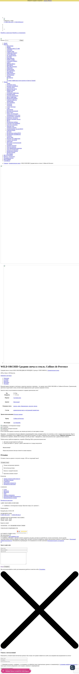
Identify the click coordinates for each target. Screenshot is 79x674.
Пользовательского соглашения (55, 540)
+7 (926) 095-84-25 (18, 22)
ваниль (15, 406)
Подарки (9, 131)
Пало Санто (10, 112)
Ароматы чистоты (11, 145)
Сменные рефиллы (12, 100)
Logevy (9, 62)
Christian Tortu (10, 51)
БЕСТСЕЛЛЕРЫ (8, 155)
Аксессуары (10, 137)
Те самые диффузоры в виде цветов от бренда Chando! (21, 80)
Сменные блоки (11, 130)
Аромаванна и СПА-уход (13, 115)
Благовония (10, 109)
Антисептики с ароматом (13, 116)
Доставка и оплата (8, 158)
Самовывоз (7, 481)
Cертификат (7, 160)
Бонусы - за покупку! (9, 156)
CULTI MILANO (11, 54)
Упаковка (9, 135)
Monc (10, 65)
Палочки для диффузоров (13, 138)
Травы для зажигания (12, 113)
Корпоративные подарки (10, 497)
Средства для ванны (12, 124)
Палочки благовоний (12, 111)
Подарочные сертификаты (14, 134)
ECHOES (9, 57)
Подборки (9, 144)
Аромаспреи (10, 101)
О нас (5, 489)
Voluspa (9, 76)
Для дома (11, 102)
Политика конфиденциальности (12, 496)
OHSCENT (10, 68)
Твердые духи (10, 126)
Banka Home (10, 46)
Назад (2, 566)
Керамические (12, 98)
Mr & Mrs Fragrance (12, 66)
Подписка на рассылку (10, 484)
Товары (6, 82)
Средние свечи (11, 87)
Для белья (9, 104)
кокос (19, 406)
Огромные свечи (11, 84)
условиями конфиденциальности (68, 664)
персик (35, 406)
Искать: (3, 40)
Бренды (6, 44)
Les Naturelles (16, 422)
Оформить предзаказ (6, 375)
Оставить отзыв (5, 462)
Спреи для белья (11, 106)
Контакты (6, 491)
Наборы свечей (11, 90)
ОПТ (5, 493)
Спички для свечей (12, 140)
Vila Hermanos (10, 75)
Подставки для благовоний (14, 142)
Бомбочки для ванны (12, 118)
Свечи (8, 83)
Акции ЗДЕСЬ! (48, 0)
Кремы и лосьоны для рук (13, 119)
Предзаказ (6, 382)
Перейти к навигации (6, 32)
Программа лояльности (10, 483)
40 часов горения (17, 414)
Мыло (8, 120)
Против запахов (11, 152)
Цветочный (16, 402)
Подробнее (42, 569)
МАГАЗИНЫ (7, 159)
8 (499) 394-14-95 (5, 514)
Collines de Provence (12, 52)
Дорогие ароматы (11, 147)
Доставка (6, 383)
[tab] (41, 378)
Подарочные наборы (12, 122)
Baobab (9, 47)
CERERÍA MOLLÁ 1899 (13, 48)
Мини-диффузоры (11, 97)
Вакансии (6, 492)
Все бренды (10, 77)
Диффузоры (10, 91)
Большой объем (11, 94)
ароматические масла (19, 410)
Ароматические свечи (14, 163)
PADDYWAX (10, 69)
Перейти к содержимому (18, 32)
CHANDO (9, 50)
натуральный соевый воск (32, 410)
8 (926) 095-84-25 (16, 514)
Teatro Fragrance (11, 73)
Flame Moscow (10, 58)
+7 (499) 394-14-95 (8, 22)
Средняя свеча (17, 397)
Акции (5, 43)
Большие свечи (12, 86)
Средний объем (12, 95)
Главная (6, 163)
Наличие (6, 381)
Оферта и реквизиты (9, 495)
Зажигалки (9, 141)
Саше (8, 108)
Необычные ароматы (12, 151)
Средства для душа (13, 123)
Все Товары (10, 153)
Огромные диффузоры (13, 93)
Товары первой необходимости (12, 478)
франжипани (24, 406)
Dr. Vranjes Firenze (11, 55)
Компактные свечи (12, 88)
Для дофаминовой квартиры (14, 148)
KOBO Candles (11, 59)
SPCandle (11, 70)
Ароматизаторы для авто (15, 129)
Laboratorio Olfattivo (12, 61)
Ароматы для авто (11, 127)
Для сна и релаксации (12, 149)
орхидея (31, 406)
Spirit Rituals (10, 72)
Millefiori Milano (11, 63)
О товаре (6, 379)
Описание (6, 378)
